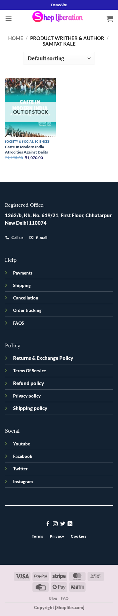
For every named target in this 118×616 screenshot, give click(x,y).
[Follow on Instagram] (55, 524)
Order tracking (27, 310)
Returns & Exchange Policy (43, 358)
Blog (53, 598)
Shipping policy (30, 408)
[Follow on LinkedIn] (70, 524)
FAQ (65, 598)
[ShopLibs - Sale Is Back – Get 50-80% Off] (59, 18)
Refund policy (28, 383)
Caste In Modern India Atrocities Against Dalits (26, 149)
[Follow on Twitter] (62, 524)
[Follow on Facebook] (48, 524)
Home (15, 38)
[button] (8, 18)
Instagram (23, 481)
